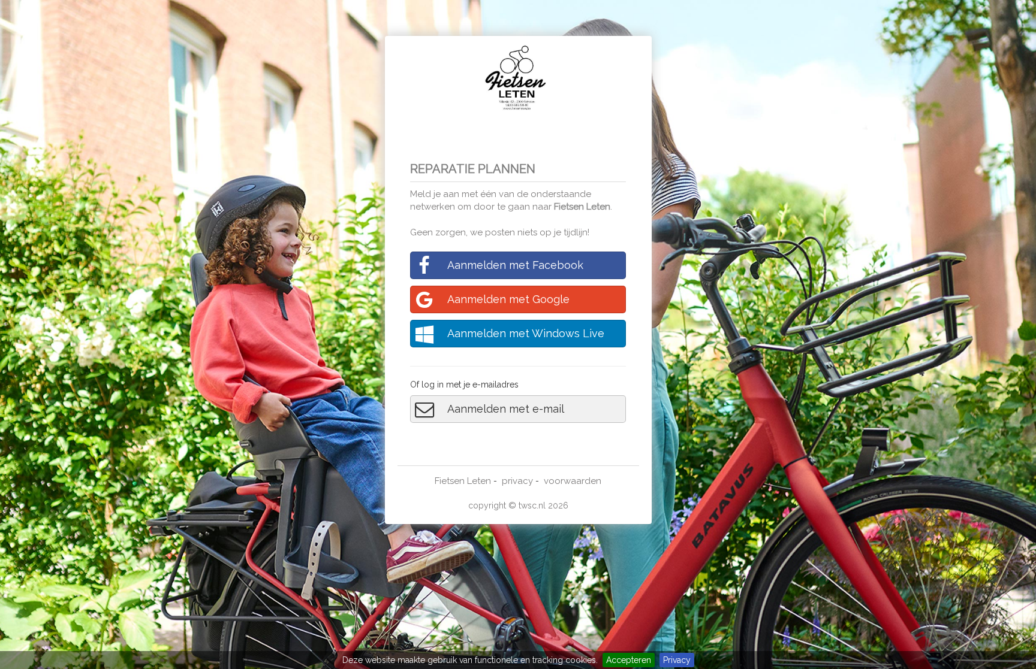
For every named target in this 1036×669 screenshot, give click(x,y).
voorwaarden (572, 481)
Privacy (677, 660)
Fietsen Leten (582, 206)
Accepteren (628, 660)
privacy (517, 481)
